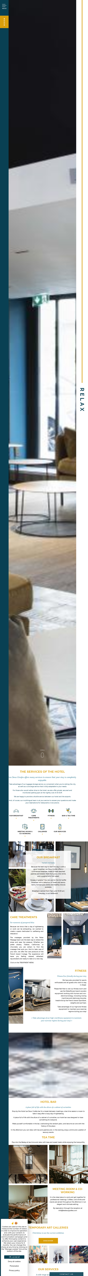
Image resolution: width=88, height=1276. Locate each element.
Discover (48, 1241)
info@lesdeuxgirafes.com (67, 1210)
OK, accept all (14, 1257)
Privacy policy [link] (14, 1270)
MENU (31, 963)
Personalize (14, 1266)
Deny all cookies (14, 1261)
